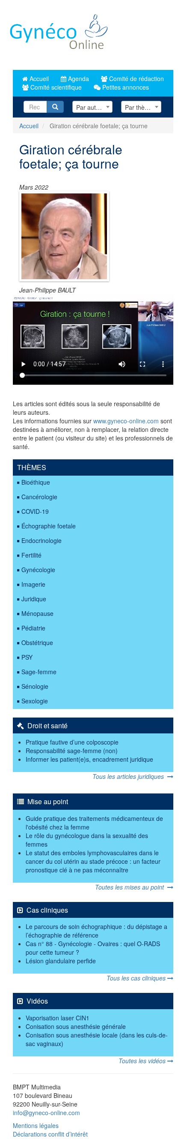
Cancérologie (39, 496)
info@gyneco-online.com (46, 1112)
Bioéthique (35, 482)
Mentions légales (36, 1125)
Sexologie (34, 701)
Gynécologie (38, 569)
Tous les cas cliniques (137, 978)
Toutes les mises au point (131, 887)
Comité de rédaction (135, 78)
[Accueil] (59, 34)
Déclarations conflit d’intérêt (50, 1134)
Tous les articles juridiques (129, 776)
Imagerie (33, 584)
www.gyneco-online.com (126, 420)
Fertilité (31, 555)
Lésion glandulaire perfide (61, 960)
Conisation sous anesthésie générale (76, 1026)
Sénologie (34, 686)
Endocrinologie (41, 540)
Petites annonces (125, 87)
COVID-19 (35, 511)
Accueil (38, 78)
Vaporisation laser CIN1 (57, 1017)
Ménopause (37, 613)
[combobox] (92, 107)
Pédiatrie (33, 628)
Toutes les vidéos (143, 1060)
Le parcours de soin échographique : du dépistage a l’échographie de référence (96, 930)
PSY (27, 657)
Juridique (33, 598)
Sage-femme (38, 671)
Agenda (77, 78)
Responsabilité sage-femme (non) (72, 750)
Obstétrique (37, 642)
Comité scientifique (55, 87)
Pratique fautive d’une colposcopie (72, 742)
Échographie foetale (48, 526)
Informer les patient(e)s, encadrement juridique (89, 759)
